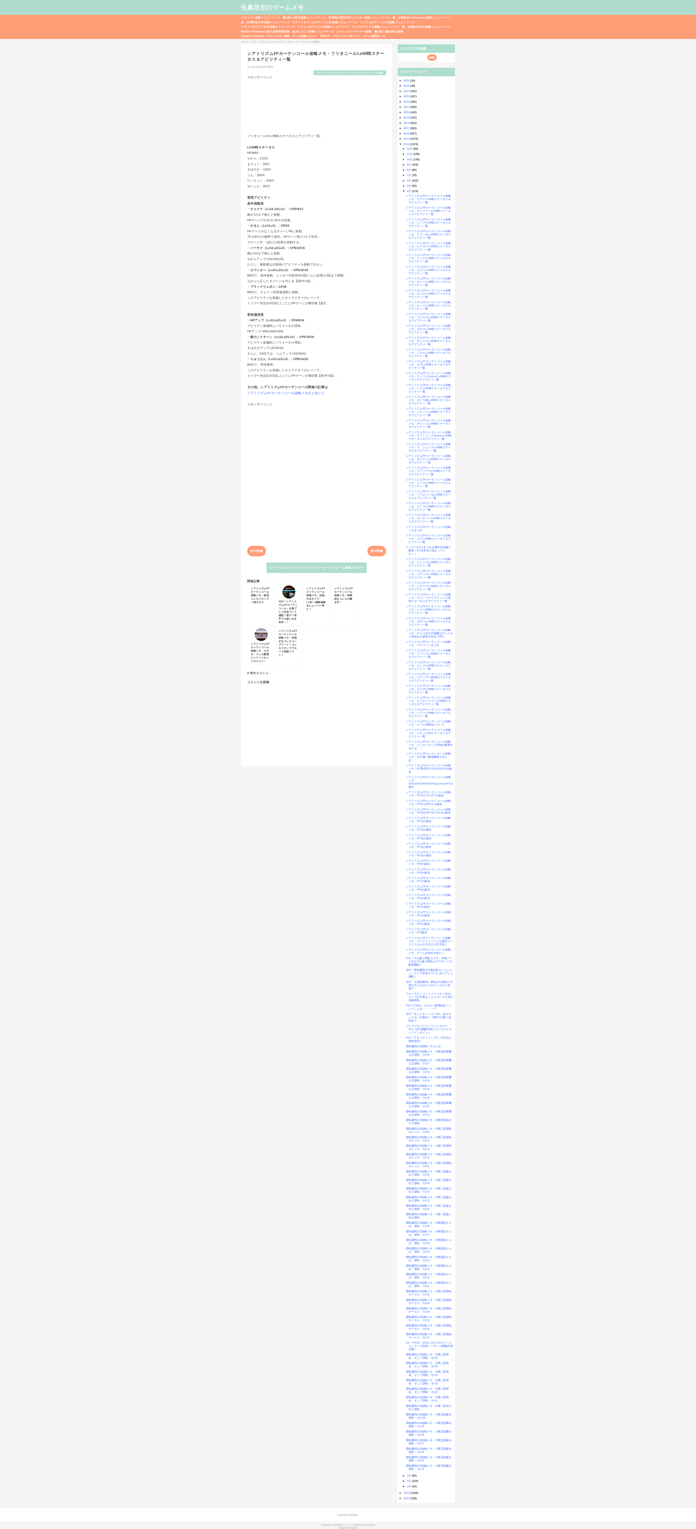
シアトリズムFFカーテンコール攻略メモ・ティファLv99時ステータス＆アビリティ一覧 (428, 562)
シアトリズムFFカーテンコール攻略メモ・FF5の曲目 (428, 896)
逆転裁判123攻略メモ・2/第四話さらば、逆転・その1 (428, 1284)
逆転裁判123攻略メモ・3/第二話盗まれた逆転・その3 (428, 1190)
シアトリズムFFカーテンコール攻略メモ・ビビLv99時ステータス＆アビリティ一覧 (428, 538)
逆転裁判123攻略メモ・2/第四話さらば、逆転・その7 (428, 1233)
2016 (406, 133)
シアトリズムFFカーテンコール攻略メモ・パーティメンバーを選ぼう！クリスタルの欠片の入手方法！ (429, 941)
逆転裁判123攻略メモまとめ (423, 1046)
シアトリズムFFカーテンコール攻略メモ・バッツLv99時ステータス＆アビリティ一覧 (428, 713)
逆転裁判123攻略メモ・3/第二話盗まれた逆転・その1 (428, 1207)
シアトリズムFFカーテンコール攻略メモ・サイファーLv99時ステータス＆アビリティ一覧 (428, 211)
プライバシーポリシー (347, 36)
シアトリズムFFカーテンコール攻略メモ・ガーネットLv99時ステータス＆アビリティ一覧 (428, 518)
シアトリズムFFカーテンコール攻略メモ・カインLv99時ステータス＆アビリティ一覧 (428, 281)
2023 (406, 96)
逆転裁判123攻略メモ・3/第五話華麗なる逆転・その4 (428, 1087)
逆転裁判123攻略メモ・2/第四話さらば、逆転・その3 (428, 1267)
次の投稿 (256, 551)
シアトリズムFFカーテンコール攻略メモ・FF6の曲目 (428, 888)
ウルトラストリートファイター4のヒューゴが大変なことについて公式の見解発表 (429, 997)
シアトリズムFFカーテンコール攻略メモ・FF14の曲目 (428, 819)
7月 (409, 175)
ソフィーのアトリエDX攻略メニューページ (268, 26)
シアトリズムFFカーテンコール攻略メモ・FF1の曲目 (428, 922)
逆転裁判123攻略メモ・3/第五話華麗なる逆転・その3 (428, 1096)
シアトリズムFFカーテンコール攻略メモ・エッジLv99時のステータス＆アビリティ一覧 (428, 665)
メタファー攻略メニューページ (260, 17)
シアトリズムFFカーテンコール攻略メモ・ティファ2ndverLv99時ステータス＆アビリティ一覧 (429, 376)
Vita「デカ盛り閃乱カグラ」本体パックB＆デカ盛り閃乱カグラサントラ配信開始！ (429, 961)
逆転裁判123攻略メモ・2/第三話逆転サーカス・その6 (428, 1293)
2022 (406, 101)
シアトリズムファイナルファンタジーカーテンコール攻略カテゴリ (317, 567)
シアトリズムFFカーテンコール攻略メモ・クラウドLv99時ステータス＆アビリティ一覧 (428, 586)
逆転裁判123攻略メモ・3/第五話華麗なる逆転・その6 (428, 1070)
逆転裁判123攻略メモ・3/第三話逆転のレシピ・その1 (428, 1164)
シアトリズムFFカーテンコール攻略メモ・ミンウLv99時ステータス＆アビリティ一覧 (428, 483)
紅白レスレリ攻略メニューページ (313, 31)
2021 (406, 107)
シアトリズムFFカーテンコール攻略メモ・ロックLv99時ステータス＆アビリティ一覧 (428, 305)
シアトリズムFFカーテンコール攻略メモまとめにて (285, 393)
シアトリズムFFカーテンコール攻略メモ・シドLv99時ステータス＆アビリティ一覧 (428, 388)
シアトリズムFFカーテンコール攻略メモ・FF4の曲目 (428, 905)
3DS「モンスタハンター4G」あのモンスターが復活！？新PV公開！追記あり (428, 1017)
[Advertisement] (316, 105)
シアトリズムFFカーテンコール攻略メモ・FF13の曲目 (428, 828)
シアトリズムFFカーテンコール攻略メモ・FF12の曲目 (428, 837)
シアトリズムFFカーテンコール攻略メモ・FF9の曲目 (428, 862)
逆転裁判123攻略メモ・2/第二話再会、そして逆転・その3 (427, 1382)
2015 (406, 138)
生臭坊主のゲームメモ (272, 7)
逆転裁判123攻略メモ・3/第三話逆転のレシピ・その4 (428, 1139)
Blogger (354, 1515)
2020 (406, 112)
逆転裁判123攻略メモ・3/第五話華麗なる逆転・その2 (428, 1104)
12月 (410, 148)
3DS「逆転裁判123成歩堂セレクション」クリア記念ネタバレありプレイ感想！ (429, 973)
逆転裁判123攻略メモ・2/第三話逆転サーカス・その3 (428, 1318)
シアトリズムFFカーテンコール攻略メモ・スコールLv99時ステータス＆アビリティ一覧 (428, 234)
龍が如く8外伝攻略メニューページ (304, 17)
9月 (409, 164)
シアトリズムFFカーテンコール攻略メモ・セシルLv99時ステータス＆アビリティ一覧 (428, 293)
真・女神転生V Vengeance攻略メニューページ (422, 17)
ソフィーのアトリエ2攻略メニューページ (323, 26)
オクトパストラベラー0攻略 (354, 31)
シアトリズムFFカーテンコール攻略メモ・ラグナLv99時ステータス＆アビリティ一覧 (428, 199)
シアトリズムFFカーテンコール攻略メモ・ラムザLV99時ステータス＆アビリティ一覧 (428, 689)
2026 (406, 80)
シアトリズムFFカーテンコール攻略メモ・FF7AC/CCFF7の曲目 (428, 794)
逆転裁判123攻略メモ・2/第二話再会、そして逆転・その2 (427, 1390)
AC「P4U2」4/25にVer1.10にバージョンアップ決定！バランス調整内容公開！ (429, 1346)
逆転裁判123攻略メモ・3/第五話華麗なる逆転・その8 (428, 1053)
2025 (406, 85)
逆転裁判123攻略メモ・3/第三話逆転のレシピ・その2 (428, 1156)
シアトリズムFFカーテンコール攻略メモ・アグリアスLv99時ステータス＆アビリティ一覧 (428, 471)
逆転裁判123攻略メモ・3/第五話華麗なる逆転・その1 (428, 1113)
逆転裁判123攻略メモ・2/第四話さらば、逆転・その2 (428, 1276)
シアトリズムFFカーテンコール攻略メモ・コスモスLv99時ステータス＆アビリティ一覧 (428, 317)
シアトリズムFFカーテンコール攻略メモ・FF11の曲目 (428, 845)
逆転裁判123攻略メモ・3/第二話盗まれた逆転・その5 (428, 1173)
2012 (406, 1498)
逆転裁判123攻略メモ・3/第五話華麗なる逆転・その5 (428, 1079)
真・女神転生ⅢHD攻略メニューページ (265, 22)
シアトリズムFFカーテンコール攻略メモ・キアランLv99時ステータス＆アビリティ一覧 (428, 459)
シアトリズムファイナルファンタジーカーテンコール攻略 (350, 72)
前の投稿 (376, 551)
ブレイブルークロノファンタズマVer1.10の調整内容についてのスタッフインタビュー (428, 1029)
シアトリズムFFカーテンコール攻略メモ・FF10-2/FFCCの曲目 (428, 802)
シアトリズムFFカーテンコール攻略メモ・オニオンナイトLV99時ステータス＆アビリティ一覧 (428, 701)
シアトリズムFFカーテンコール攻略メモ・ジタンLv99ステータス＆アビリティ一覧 (428, 733)
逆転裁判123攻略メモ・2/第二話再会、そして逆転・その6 (427, 1356)
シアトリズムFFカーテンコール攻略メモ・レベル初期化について (428, 723)
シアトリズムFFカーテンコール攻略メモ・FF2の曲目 (428, 914)
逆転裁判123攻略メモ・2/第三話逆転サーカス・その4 (428, 1310)
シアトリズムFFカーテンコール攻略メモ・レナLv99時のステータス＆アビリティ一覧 (428, 609)
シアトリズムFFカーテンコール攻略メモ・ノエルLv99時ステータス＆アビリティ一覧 (428, 353)
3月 (409, 1475)
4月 (409, 191)
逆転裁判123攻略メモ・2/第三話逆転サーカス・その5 (428, 1301)
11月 (410, 153)
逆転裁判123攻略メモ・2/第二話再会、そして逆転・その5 (427, 1364)
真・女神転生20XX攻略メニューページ (426, 26)
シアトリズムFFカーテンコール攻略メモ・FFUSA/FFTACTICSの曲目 (428, 811)
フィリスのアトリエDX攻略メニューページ (387, 22)
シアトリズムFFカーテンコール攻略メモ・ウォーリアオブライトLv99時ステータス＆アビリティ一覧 (428, 598)
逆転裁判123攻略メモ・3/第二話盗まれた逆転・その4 (428, 1181)
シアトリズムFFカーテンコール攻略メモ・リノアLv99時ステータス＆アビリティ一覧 (428, 222)
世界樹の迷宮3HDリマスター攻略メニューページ (359, 17)
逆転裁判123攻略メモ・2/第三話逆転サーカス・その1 (428, 1336)
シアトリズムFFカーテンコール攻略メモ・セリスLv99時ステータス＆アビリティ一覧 (428, 270)
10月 (410, 159)
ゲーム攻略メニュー (304, 36)
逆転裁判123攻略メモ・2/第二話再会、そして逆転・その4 (427, 1373)
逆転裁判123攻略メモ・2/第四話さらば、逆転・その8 (428, 1224)
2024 (406, 91)
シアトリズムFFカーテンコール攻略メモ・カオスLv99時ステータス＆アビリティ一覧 (428, 329)
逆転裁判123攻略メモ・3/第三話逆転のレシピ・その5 (428, 1130)
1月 (409, 1486)
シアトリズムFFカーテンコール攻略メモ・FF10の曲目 (428, 854)
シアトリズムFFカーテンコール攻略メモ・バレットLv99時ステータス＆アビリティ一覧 (428, 412)
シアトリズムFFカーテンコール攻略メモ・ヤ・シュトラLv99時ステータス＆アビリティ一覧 (428, 447)
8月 (409, 169)
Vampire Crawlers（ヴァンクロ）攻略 (265, 36)
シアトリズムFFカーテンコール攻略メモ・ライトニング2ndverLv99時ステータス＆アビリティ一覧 (429, 435)
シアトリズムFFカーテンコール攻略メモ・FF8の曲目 (428, 871)
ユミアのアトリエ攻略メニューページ (375, 26)
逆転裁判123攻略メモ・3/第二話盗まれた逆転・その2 (428, 1199)
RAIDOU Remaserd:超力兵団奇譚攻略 (265, 31)
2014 (406, 144)
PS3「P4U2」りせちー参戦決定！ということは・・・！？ (428, 1007)
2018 (406, 122)
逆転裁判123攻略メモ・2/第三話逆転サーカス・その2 (428, 1327)
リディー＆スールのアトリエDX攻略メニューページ (324, 22)
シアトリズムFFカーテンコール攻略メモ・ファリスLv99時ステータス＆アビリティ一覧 (428, 653)
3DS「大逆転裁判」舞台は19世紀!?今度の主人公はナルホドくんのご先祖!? (429, 985)
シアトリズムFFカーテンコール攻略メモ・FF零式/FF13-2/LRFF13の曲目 (429, 768)
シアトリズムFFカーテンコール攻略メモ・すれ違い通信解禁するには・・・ (428, 757)
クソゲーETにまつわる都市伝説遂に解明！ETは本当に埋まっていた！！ (428, 550)
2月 (409, 1480)
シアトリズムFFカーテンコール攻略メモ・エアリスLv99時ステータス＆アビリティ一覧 (428, 574)
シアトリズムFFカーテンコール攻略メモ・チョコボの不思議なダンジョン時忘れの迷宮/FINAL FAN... (429, 633)
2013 (406, 1492)
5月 (409, 185)
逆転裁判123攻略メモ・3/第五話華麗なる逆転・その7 (428, 1062)
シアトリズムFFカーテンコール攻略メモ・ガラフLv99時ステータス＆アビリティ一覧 (428, 621)
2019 (406, 117)
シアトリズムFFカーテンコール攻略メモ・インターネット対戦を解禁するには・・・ (429, 745)
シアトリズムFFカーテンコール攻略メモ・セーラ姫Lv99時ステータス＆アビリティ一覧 (428, 400)
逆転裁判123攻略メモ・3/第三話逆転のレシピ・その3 (428, 1147)
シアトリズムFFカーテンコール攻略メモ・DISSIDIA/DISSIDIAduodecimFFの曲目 (429, 782)
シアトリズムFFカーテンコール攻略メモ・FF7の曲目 (428, 879)
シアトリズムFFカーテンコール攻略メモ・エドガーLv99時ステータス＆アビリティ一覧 (428, 246)
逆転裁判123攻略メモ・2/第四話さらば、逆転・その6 (428, 1241)
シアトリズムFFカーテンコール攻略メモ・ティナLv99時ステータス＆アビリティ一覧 (428, 258)
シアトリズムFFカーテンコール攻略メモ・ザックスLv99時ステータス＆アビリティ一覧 (428, 341)
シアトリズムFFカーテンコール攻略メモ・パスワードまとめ (428, 643)
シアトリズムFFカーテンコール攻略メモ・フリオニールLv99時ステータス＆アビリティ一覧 (428, 494)
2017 (406, 128)
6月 (409, 180)
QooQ (354, 1527)
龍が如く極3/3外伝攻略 (388, 31)
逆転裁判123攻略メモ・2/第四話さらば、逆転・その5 (428, 1250)
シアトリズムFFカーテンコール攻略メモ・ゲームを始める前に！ (428, 951)
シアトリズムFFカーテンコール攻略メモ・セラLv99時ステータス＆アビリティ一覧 (428, 364)
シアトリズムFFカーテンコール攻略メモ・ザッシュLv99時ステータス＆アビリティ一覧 (428, 423)
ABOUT (325, 36)
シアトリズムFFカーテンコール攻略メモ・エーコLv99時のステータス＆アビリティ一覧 (428, 506)
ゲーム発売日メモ (374, 36)
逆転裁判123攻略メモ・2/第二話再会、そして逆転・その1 (427, 1399)
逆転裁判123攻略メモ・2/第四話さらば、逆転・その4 (428, 1258)
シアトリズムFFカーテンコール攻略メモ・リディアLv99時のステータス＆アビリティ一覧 (428, 677)
